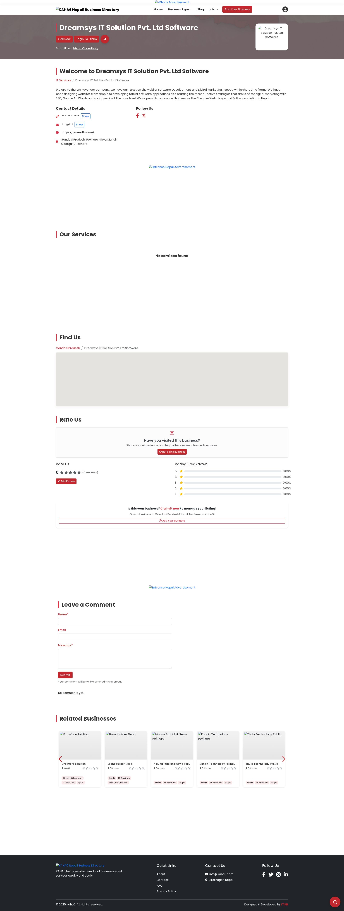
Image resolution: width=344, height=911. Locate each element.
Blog (200, 9)
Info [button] (213, 9)
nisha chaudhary (85, 48)
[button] (285, 9)
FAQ (160, 886)
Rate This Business (173, 452)
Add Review (67, 481)
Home (158, 9)
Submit (65, 675)
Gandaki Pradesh (68, 348)
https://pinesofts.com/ (78, 132)
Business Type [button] (179, 9)
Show (85, 116)
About (161, 874)
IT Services (63, 80)
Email (62, 630)
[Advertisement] (172, 197)
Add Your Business (237, 9)
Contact (162, 880)
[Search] (335, 902)
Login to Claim (87, 39)
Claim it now (170, 508)
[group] (80, 759)
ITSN (284, 904)
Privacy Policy (166, 891)
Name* (63, 614)
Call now (64, 39)
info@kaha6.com (221, 874)
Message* (65, 645)
